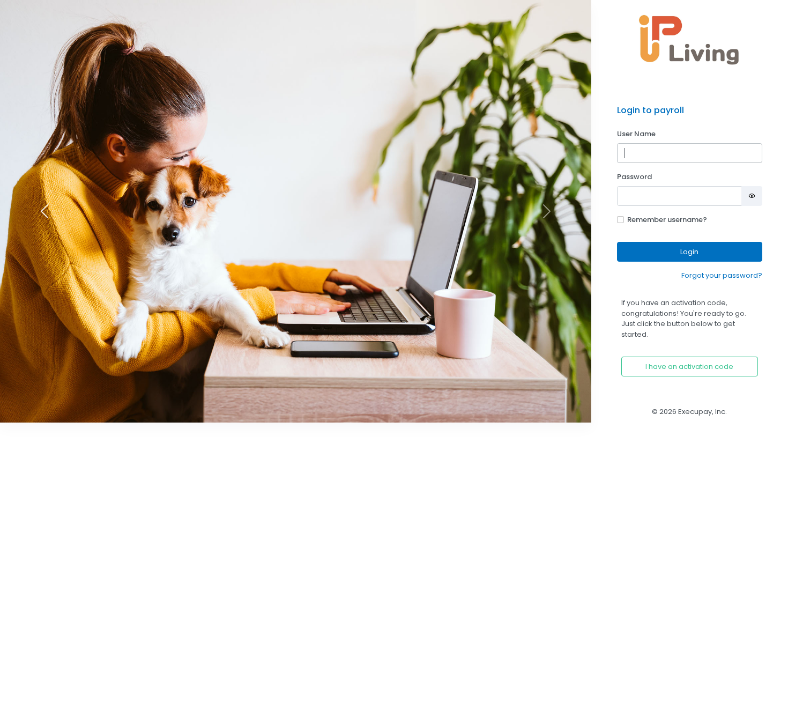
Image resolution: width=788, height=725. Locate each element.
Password (634, 177)
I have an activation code (689, 366)
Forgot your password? (721, 275)
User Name (636, 134)
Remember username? (667, 219)
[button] (44, 211)
